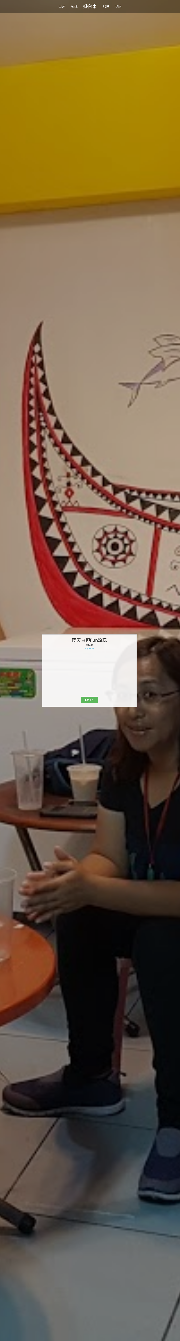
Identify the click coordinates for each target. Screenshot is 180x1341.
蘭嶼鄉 (89, 645)
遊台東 (90, 6)
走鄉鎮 (118, 6)
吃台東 (74, 6)
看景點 (105, 6)
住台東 (61, 6)
